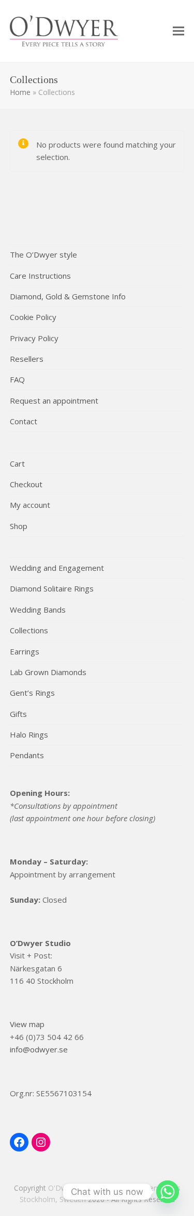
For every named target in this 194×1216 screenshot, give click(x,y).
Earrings (24, 651)
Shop (18, 526)
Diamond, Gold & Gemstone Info (68, 296)
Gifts (18, 714)
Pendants (27, 755)
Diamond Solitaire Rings (52, 588)
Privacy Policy (34, 338)
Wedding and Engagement (57, 568)
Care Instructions (40, 275)
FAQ (17, 379)
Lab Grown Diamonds (48, 672)
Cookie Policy (33, 317)
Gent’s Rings (32, 692)
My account (30, 505)
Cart (17, 463)
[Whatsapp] (167, 1191)
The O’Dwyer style (43, 254)
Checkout (26, 484)
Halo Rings (29, 734)
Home (20, 92)
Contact (23, 421)
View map (27, 1024)
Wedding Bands (38, 609)
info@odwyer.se (39, 1049)
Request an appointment (54, 400)
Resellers (26, 359)
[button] (178, 30)
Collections (29, 630)
